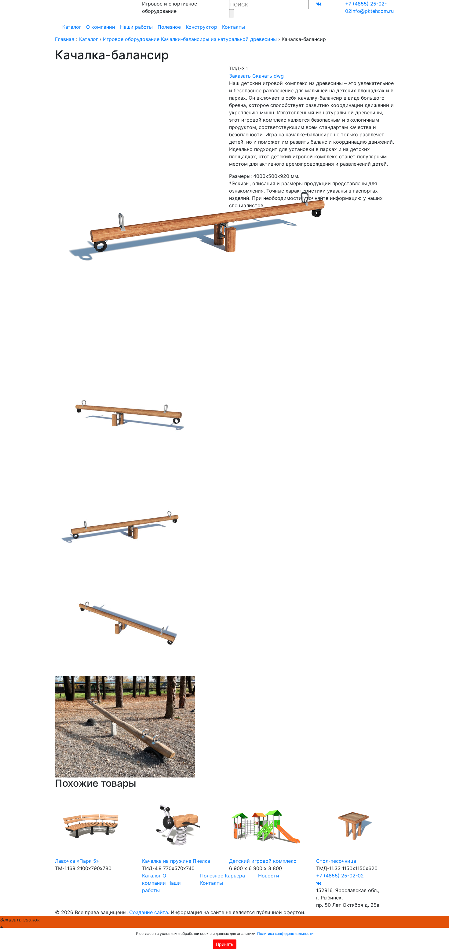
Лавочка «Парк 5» (77, 861)
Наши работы (136, 27)
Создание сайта (148, 912)
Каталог (71, 27)
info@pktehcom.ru (372, 11)
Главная (64, 39)
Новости (268, 876)
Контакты (233, 27)
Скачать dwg (268, 76)
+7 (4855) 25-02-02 (340, 876)
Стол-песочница (336, 861)
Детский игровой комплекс (262, 861)
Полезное (169, 27)
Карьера (235, 876)
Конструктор (201, 27)
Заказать (240, 76)
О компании (100, 27)
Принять (224, 944)
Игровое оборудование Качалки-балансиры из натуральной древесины (190, 39)
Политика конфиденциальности (285, 933)
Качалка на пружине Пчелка (176, 861)
